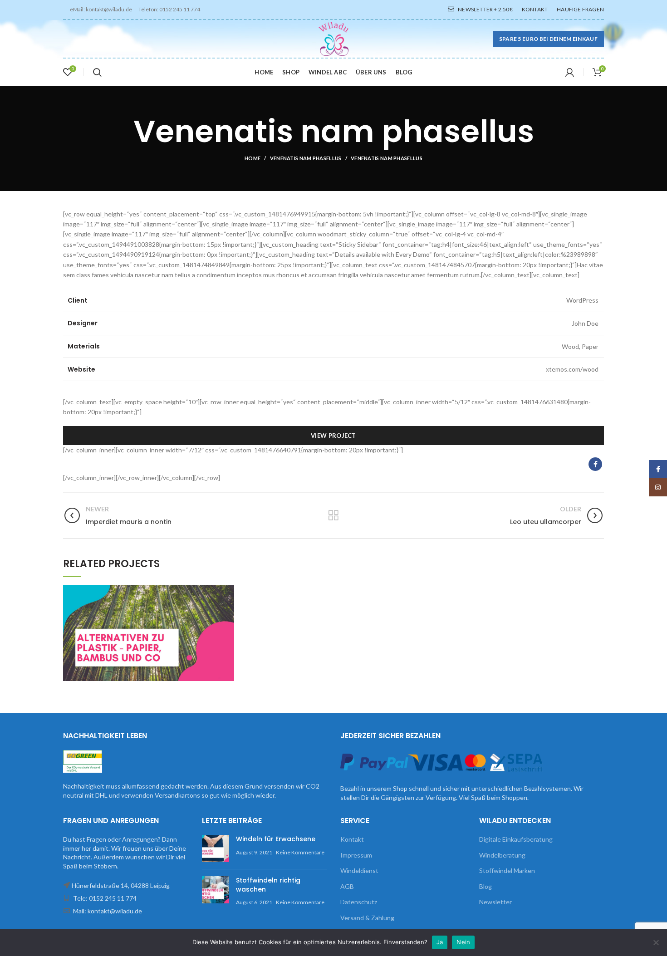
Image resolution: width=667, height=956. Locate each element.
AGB (347, 886)
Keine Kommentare (300, 852)
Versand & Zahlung (367, 918)
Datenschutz (358, 902)
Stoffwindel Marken (507, 870)
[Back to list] (333, 515)
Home (252, 158)
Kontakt (352, 839)
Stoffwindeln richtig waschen (268, 885)
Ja (439, 942)
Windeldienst (359, 870)
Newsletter (495, 902)
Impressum (356, 855)
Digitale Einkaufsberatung (516, 839)
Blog (485, 886)
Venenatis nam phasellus (306, 158)
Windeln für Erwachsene (275, 838)
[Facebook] (595, 464)
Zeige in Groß (227, 591)
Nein (463, 942)
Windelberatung (502, 855)
